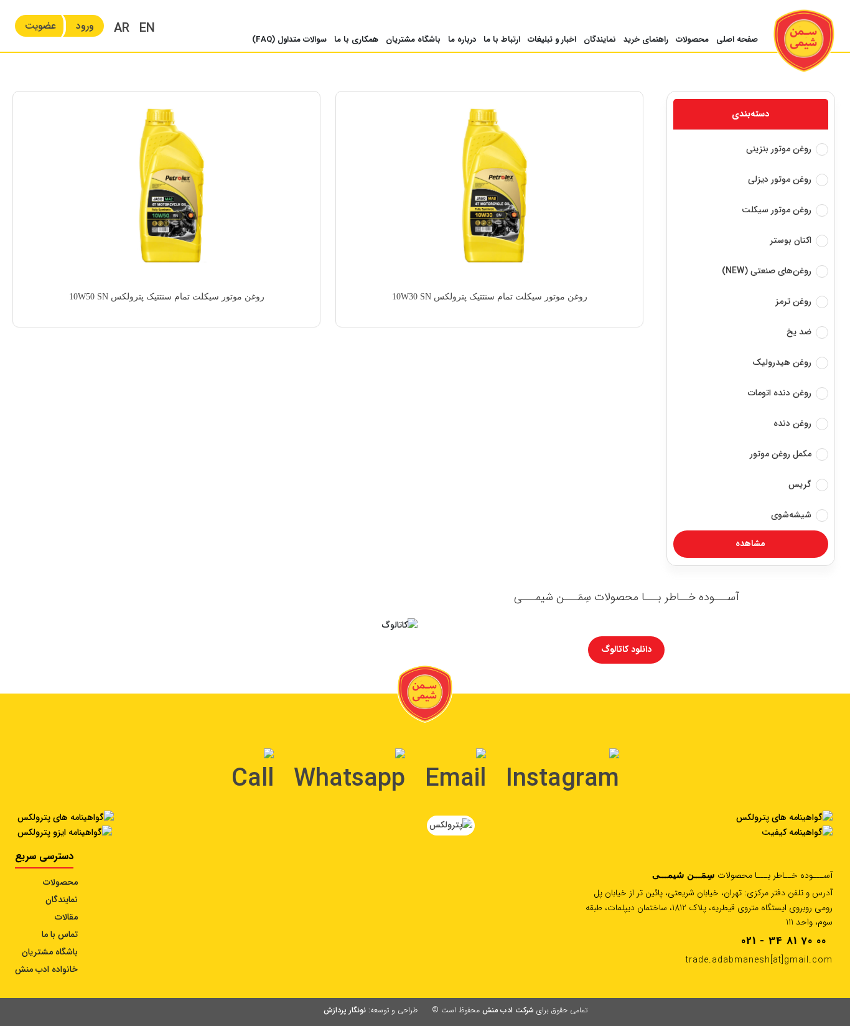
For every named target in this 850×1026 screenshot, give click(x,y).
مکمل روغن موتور (780, 454)
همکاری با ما (356, 39)
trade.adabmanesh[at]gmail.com (759, 960)
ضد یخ (799, 332)
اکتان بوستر (790, 240)
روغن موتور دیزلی (779, 179)
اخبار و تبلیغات (552, 39)
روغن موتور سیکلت (776, 210)
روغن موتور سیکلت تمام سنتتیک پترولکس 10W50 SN (166, 296)
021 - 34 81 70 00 (783, 941)
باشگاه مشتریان (413, 39)
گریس (799, 484)
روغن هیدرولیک (781, 362)
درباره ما (462, 39)
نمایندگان (600, 39)
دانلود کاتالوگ (626, 649)
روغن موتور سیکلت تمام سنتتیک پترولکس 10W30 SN (489, 296)
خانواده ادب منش (46, 969)
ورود (85, 26)
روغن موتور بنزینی (778, 149)
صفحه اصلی (737, 39)
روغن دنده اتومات (779, 393)
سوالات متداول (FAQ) (289, 39)
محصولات (692, 39)
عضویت (40, 26)
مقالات (66, 917)
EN (147, 28)
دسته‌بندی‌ (750, 114)
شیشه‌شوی (791, 515)
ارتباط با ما (501, 39)
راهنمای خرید (645, 39)
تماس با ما (60, 934)
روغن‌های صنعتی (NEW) (766, 271)
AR (121, 28)
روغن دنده (792, 423)
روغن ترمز (793, 301)
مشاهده (750, 543)
